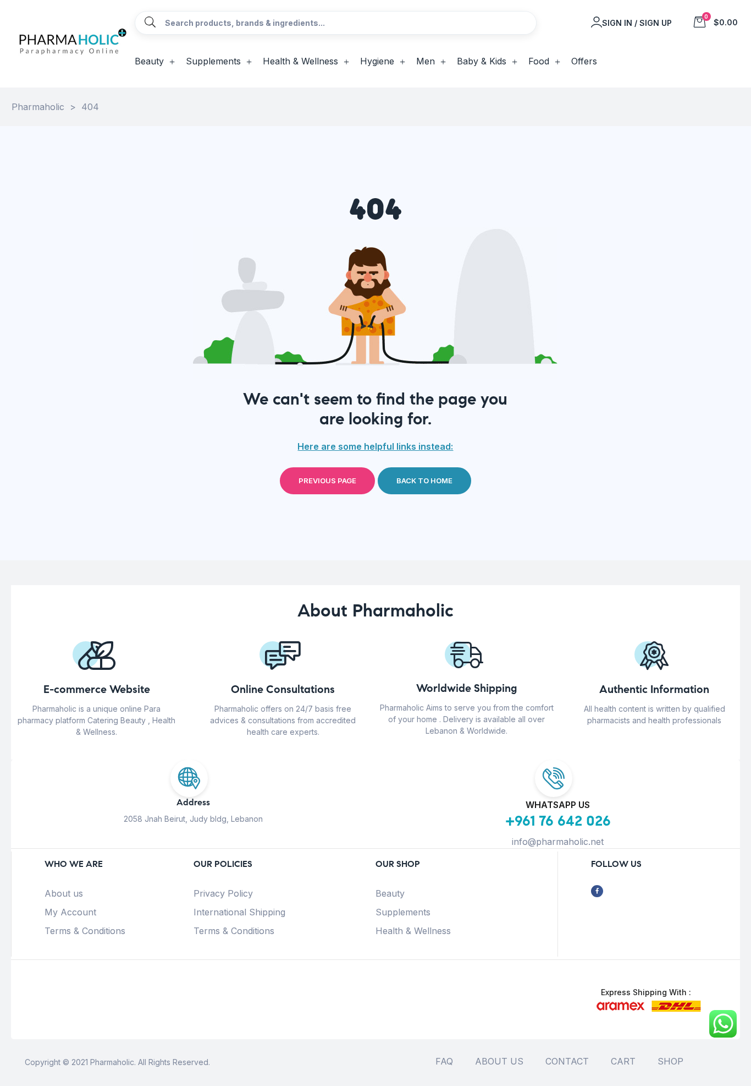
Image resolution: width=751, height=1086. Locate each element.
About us (64, 893)
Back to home (424, 480)
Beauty (390, 893)
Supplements (402, 912)
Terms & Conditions (85, 930)
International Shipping (239, 912)
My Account (70, 912)
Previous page (327, 480)
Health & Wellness (413, 930)
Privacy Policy (223, 893)
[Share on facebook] (597, 891)
